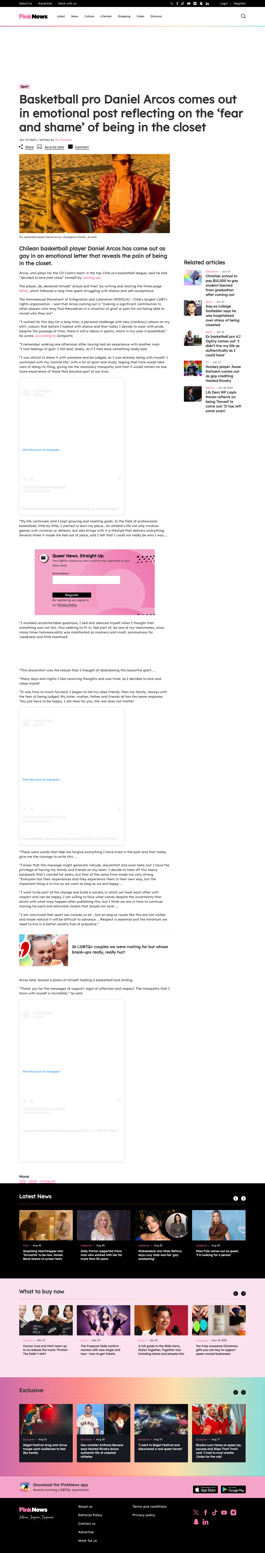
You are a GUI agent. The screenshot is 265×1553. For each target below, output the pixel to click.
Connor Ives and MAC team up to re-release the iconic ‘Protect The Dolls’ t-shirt (45, 1350)
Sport (24, 86)
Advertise (45, 3)
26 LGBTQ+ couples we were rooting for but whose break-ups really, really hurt (120, 949)
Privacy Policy (67, 605)
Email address (66, 573)
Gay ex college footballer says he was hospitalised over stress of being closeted (222, 315)
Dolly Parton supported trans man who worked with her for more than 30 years (101, 1255)
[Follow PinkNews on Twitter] (196, 1513)
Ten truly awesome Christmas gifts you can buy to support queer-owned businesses (217, 1350)
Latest (61, 16)
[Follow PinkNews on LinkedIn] (207, 3)
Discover (156, 16)
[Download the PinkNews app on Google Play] (233, 1489)
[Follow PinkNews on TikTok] (214, 1513)
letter (23, 291)
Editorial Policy (90, 1515)
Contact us (86, 1523)
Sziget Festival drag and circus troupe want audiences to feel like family (45, 1449)
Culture (89, 16)
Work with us (67, 3)
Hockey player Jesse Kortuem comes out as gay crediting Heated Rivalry (223, 373)
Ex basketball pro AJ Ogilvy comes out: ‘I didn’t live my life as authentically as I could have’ (223, 345)
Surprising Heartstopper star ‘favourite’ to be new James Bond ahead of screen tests (43, 1255)
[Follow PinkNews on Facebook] (206, 1513)
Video (140, 16)
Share (29, 147)
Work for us (87, 1540)
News (74, 16)
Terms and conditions (149, 1506)
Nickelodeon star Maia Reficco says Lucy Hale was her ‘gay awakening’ (160, 1255)
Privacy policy (143, 1515)
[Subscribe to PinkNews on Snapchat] (196, 1522)
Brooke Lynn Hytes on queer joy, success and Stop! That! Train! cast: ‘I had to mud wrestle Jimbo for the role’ (219, 1450)
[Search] (243, 16)
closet (33, 1181)
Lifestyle (106, 16)
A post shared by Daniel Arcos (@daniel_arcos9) (52, 508)
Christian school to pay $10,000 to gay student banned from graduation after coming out (222, 285)
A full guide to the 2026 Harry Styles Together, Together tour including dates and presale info (161, 1350)
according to (45, 336)
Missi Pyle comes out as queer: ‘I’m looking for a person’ (217, 1253)
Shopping (124, 16)
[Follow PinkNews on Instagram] (233, 1513)
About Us (25, 3)
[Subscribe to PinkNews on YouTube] (224, 1513)
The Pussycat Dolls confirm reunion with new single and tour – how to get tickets (100, 1350)
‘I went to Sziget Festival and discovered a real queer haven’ (160, 1447)
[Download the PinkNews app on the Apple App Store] (205, 1489)
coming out (92, 278)
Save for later (54, 147)
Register (240, 3)
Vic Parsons (63, 140)
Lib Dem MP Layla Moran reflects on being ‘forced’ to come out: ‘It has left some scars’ (223, 401)
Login (224, 3)
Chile (22, 1181)
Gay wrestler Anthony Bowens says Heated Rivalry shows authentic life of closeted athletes (102, 1450)
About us (85, 1506)
